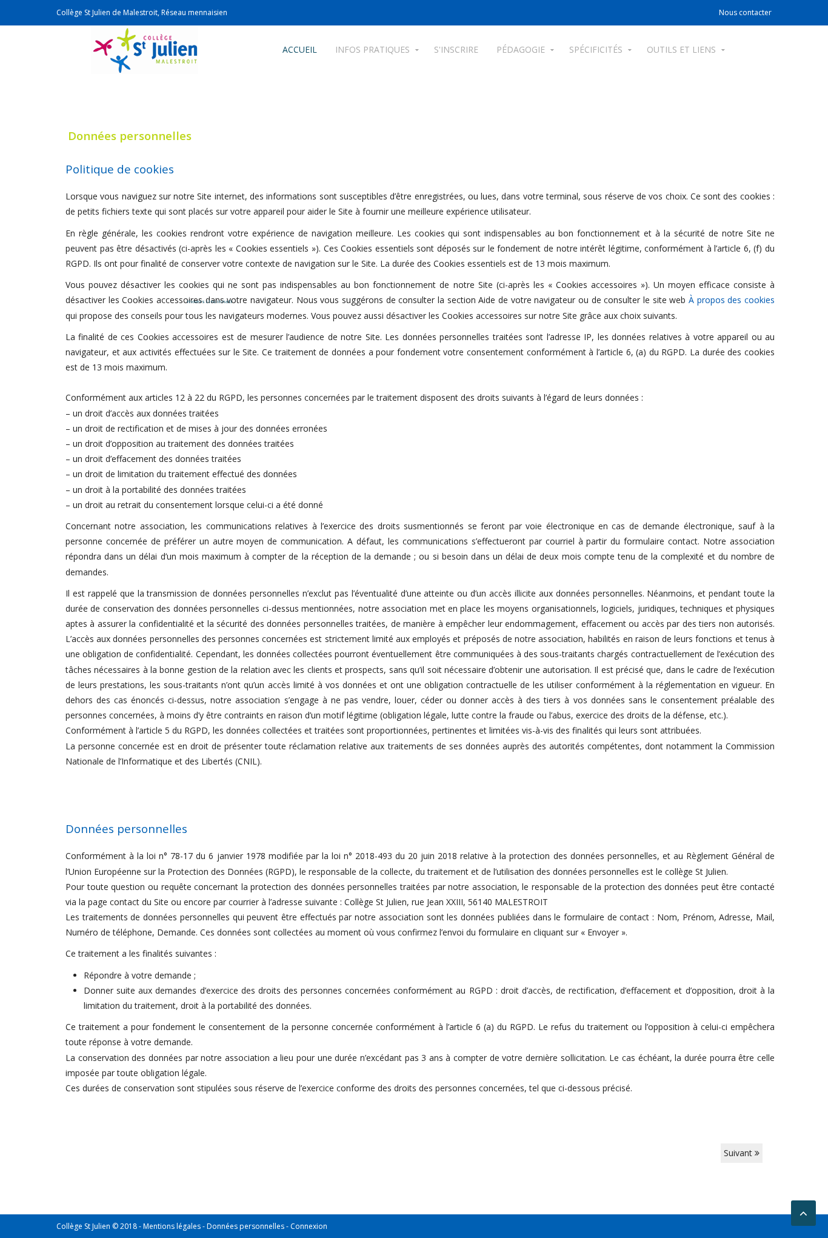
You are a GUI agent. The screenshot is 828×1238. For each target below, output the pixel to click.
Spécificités (596, 49)
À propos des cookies (732, 300)
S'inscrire (456, 49)
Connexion (308, 1226)
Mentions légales (172, 1226)
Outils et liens (681, 49)
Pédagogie (520, 49)
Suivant (739, 1153)
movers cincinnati (209, 301)
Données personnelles (245, 1226)
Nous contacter (745, 12)
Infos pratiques (372, 49)
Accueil (299, 49)
